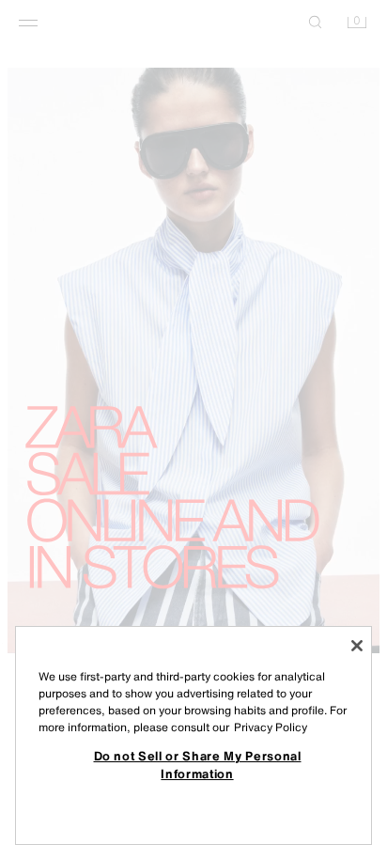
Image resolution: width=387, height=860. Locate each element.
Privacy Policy (270, 727)
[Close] (357, 645)
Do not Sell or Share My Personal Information (198, 764)
